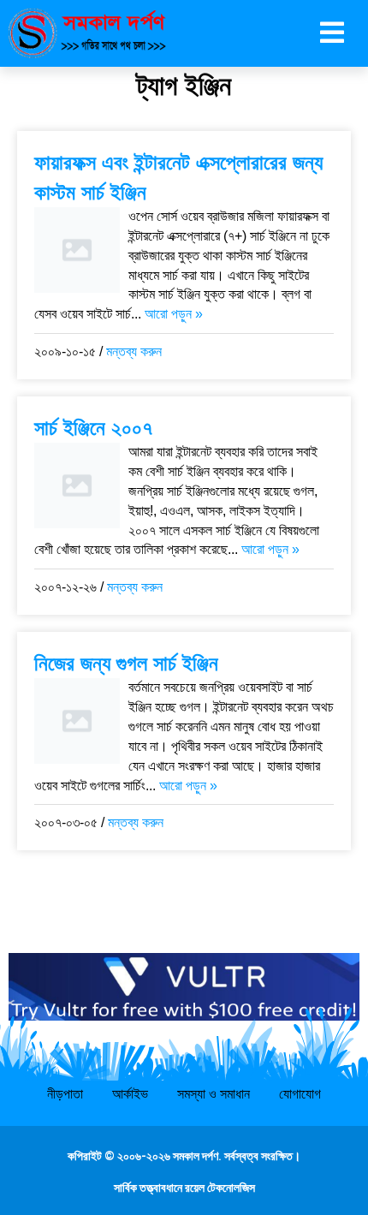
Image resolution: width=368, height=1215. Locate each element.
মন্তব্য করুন (134, 351)
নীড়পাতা (65, 1094)
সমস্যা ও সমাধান (213, 1094)
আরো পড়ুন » (174, 314)
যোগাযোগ (300, 1094)
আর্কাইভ (130, 1094)
